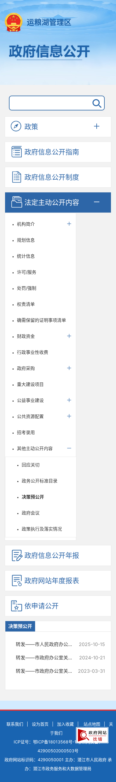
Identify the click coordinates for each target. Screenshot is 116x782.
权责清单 (26, 304)
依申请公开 (41, 606)
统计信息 (26, 256)
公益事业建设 (30, 400)
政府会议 (31, 513)
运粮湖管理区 (49, 22)
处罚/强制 (26, 288)
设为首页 (40, 723)
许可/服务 (26, 272)
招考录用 (26, 432)
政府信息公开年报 (51, 555)
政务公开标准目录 (39, 481)
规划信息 (26, 240)
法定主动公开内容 (51, 202)
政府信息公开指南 (51, 152)
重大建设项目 (30, 384)
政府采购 (26, 368)
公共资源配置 (30, 416)
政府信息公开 (58, 62)
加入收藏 (65, 723)
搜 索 (96, 103)
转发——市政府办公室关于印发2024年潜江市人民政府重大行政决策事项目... (48, 658)
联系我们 (15, 723)
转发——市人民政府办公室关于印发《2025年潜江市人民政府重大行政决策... (48, 644)
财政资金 (26, 336)
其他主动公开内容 (35, 448)
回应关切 (31, 465)
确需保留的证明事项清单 (41, 320)
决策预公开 (33, 497)
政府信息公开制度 (51, 177)
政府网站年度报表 (51, 581)
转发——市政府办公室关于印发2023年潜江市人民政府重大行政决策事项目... (48, 671)
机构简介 (26, 224)
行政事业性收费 (32, 352)
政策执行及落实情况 (42, 529)
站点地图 (92, 723)
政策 (31, 127)
